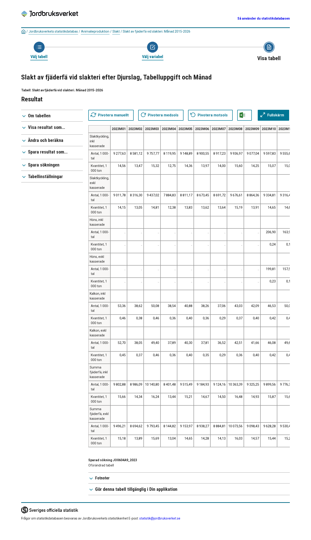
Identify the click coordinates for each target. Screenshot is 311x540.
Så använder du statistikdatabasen (263, 18)
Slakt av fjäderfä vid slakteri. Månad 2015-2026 (156, 31)
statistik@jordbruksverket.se (159, 518)
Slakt (116, 31)
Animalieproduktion (95, 31)
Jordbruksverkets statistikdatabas (53, 31)
